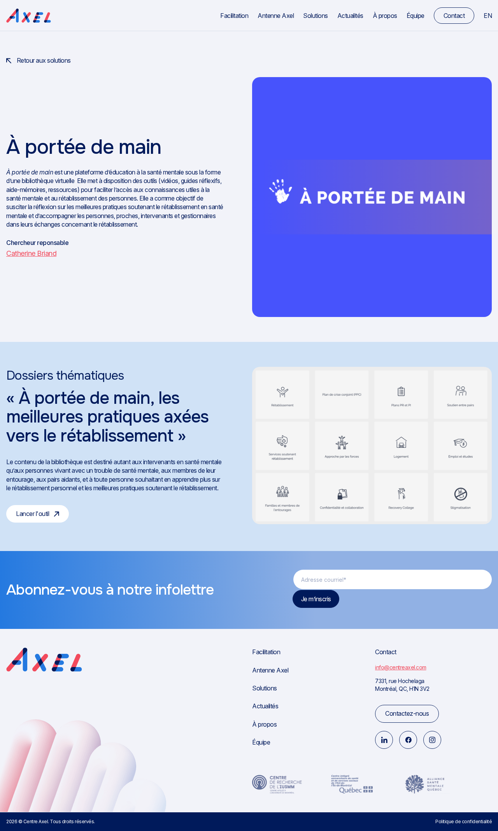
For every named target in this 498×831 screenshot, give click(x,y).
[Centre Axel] (28, 16)
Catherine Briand (31, 253)
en (488, 15)
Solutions (315, 15)
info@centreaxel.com (400, 667)
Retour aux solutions (43, 60)
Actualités (350, 15)
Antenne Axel (276, 15)
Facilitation (234, 15)
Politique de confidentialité (463, 821)
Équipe (415, 15)
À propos (385, 15)
